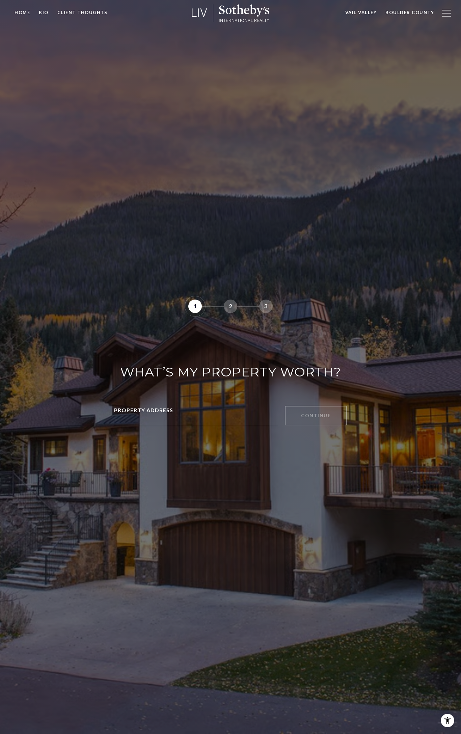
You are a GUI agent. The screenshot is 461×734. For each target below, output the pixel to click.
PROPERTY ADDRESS (143, 410)
